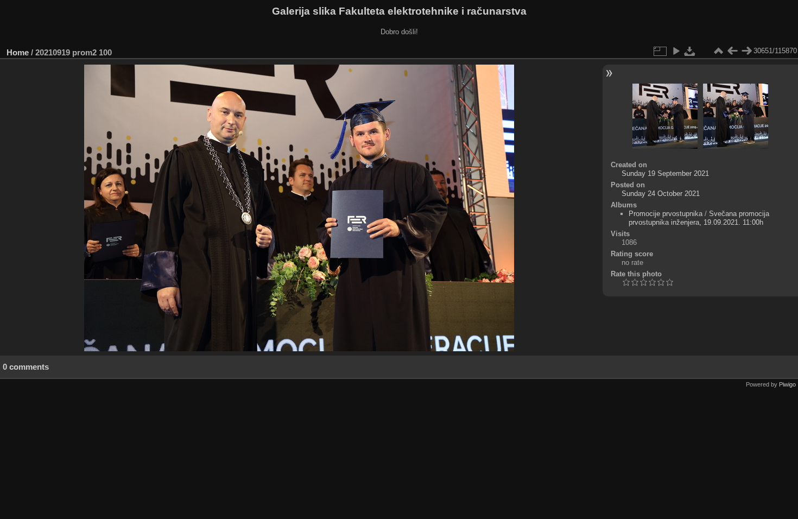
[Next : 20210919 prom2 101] (746, 51)
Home (18, 52)
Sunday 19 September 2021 (665, 173)
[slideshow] (676, 51)
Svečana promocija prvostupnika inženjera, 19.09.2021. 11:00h (699, 218)
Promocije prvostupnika (665, 214)
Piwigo (787, 384)
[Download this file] (690, 51)
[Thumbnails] (718, 51)
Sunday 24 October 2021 (661, 193)
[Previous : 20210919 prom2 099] (732, 51)
